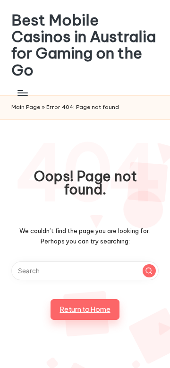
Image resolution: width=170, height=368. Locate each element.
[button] (149, 270)
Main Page (25, 107)
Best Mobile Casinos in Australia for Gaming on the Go (83, 45)
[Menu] (22, 92)
